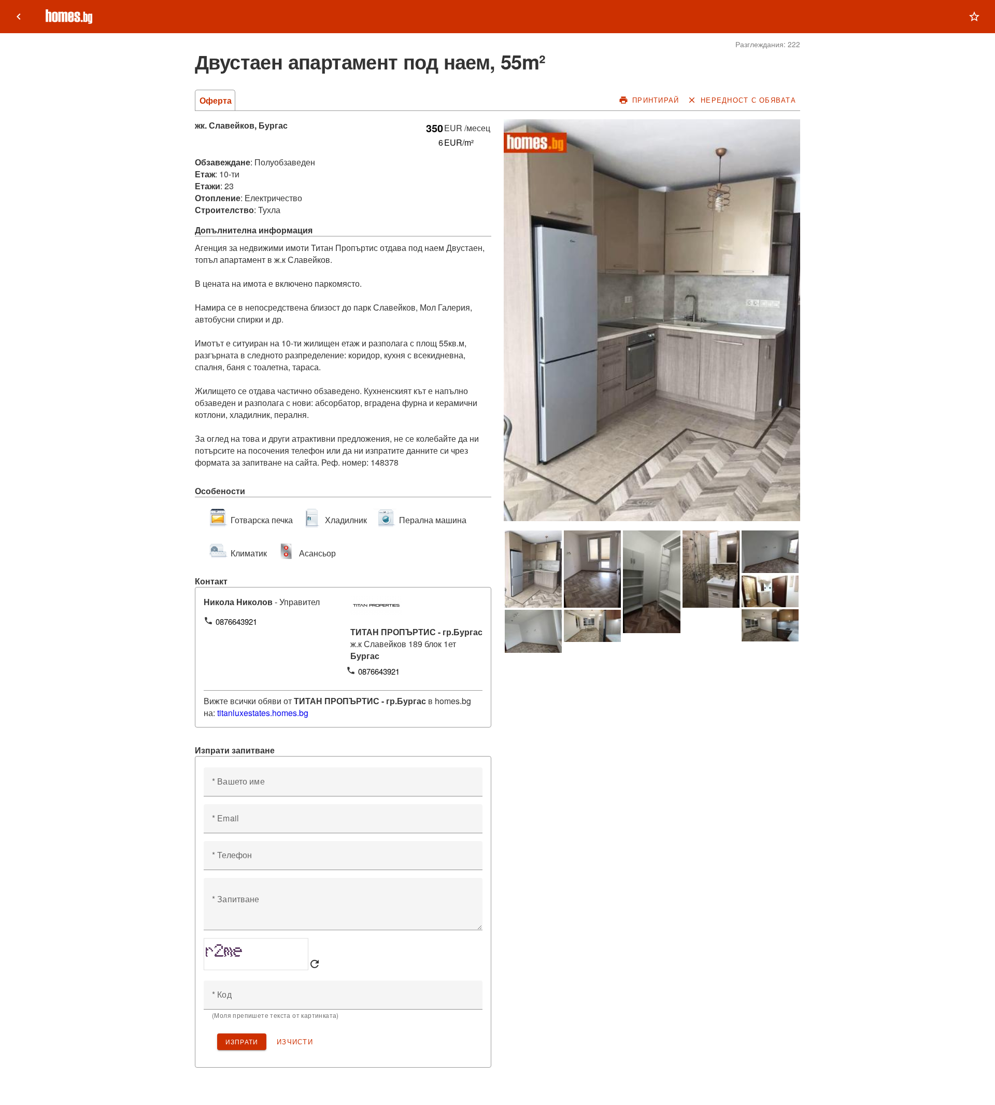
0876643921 (236, 621)
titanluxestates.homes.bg (262, 713)
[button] (974, 16)
